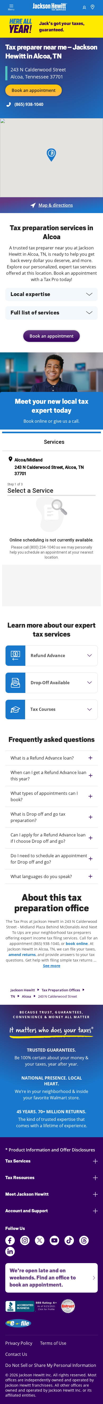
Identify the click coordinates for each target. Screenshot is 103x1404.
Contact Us (16, 1354)
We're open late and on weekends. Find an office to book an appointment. (40, 1275)
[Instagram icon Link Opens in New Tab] (25, 1244)
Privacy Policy (18, 1343)
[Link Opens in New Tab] (31, 1307)
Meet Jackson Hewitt (27, 1194)
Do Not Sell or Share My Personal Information (50, 1365)
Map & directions (51, 205)
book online (77, 943)
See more (51, 965)
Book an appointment (33, 90)
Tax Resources (20, 1177)
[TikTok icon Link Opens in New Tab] (69, 1244)
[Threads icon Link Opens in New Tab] (84, 1244)
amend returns (22, 954)
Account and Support (26, 1210)
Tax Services (18, 1161)
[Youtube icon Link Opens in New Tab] (54, 1244)
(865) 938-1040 (29, 104)
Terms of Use (53, 1343)
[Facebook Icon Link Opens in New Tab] (10, 1244)
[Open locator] (92, 7)
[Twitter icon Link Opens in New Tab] (39, 1244)
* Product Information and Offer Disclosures (50, 1150)
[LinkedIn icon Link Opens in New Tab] (10, 1255)
